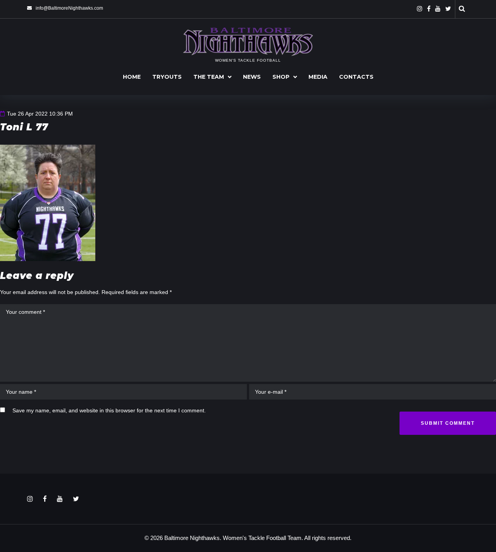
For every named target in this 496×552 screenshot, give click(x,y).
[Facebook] (429, 8)
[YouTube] (438, 8)
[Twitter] (448, 8)
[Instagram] (419, 8)
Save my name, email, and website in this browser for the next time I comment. (109, 410)
